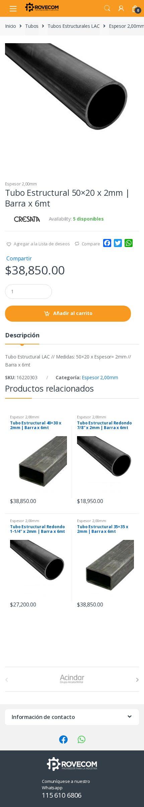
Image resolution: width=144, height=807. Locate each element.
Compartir (19, 258)
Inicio (10, 26)
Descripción (22, 335)
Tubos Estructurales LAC (74, 26)
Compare (91, 244)
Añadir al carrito (72, 313)
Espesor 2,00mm (21, 184)
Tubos (32, 26)
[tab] (22, 338)
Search (107, 8)
